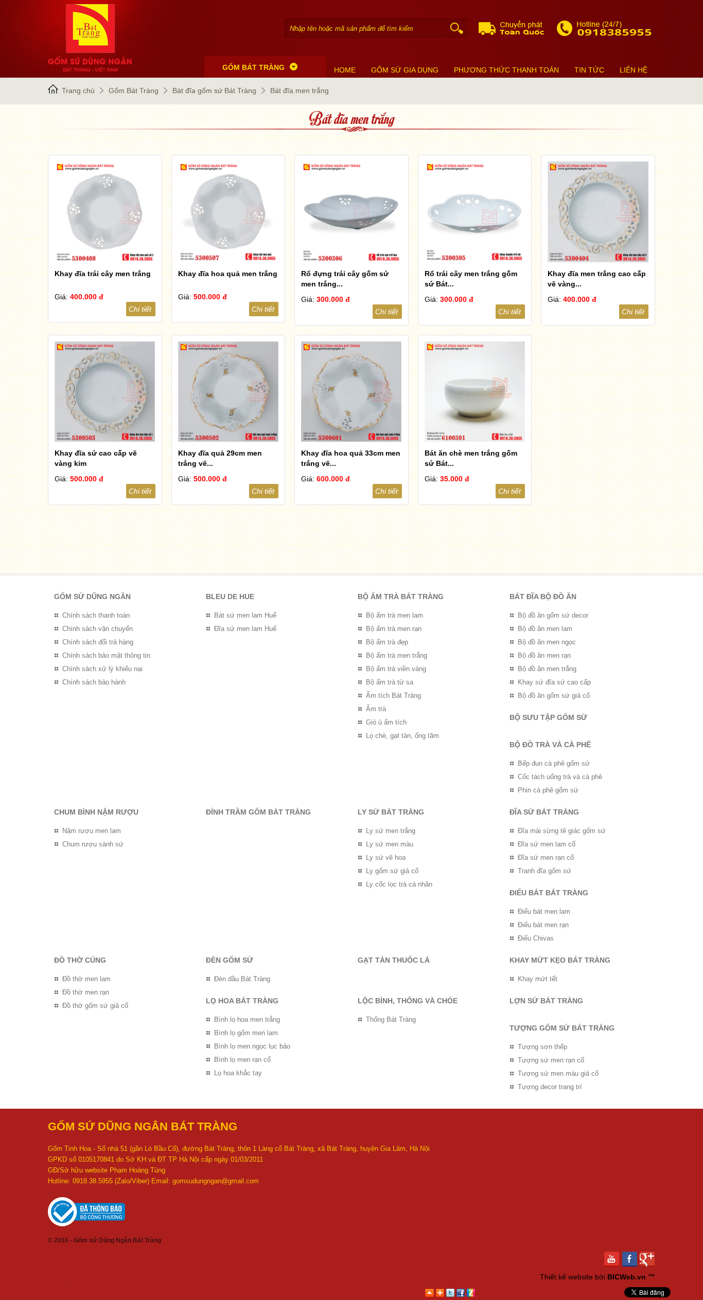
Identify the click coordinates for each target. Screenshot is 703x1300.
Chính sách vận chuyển (97, 629)
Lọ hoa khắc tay (238, 1073)
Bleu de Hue (230, 596)
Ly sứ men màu (389, 844)
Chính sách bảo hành (94, 682)
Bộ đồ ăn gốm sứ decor (553, 615)
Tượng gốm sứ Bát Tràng (561, 1028)
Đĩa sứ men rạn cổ (546, 857)
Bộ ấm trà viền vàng (396, 669)
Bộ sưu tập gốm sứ (548, 717)
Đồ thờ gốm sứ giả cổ (95, 1005)
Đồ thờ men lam (86, 979)
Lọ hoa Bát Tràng (242, 1001)
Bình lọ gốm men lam (246, 1033)
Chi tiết (140, 309)
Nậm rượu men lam (91, 831)
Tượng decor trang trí (550, 1087)
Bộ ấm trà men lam (394, 615)
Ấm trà (376, 709)
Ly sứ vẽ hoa (386, 857)
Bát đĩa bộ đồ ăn (542, 596)
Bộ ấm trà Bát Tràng (401, 596)
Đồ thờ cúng (80, 960)
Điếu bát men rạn (543, 925)
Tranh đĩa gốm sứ (544, 871)
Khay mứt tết (537, 979)
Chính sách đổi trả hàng (97, 642)
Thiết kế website (566, 1277)
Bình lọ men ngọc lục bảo (252, 1046)
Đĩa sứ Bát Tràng (544, 812)
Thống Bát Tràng (391, 1019)
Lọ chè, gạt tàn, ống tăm (402, 735)
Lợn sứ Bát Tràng (546, 1001)
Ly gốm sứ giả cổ (392, 871)
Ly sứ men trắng (390, 831)
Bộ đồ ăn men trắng (547, 669)
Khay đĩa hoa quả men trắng (227, 273)
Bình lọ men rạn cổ (242, 1059)
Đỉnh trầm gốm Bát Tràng (258, 812)
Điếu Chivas (536, 938)
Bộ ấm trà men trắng (396, 655)
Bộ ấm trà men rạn (393, 629)
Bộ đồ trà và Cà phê (550, 745)
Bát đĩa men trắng (299, 90)
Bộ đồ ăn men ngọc (547, 642)
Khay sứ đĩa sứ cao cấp (554, 682)
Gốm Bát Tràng (134, 90)
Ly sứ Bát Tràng (391, 812)
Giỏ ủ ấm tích (386, 722)
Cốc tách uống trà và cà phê (560, 777)
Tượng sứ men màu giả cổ (558, 1073)
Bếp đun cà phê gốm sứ (554, 763)
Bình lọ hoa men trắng (247, 1019)
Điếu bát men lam (544, 911)
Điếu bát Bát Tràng (548, 893)
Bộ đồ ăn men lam (545, 629)
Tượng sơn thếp (542, 1047)
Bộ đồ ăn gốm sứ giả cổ (554, 695)
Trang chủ (78, 90)
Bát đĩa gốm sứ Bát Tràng (214, 90)
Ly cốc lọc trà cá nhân (399, 884)
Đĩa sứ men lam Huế (245, 629)
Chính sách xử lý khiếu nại (102, 669)
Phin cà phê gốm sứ (548, 790)
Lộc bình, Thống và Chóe (408, 1001)
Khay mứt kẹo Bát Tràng (559, 960)
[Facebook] (631, 1259)
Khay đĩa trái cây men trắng (103, 273)
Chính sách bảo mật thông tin (106, 655)
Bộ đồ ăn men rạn (544, 655)
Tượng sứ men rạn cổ (551, 1060)
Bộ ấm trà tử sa (389, 682)
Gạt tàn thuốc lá (394, 960)
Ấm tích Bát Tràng (393, 695)
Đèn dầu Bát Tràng (242, 979)
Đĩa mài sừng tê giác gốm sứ (562, 831)
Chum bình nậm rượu (96, 812)
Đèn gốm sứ (229, 960)
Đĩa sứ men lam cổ (546, 844)
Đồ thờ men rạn (85, 992)
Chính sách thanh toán (96, 615)
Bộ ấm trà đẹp (387, 642)
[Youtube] (613, 1259)
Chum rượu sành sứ (93, 844)
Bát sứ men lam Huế (245, 615)
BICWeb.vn (626, 1277)
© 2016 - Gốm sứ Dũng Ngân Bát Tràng (104, 1240)
